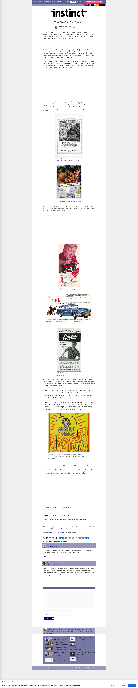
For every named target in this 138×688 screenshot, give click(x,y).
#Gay (62, 541)
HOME (35, 2)
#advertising (57, 541)
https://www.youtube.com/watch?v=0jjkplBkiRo (56, 515)
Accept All (132, 685)
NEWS (41, 2)
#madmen (66, 541)
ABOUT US (53, 4)
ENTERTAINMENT (49, 2)
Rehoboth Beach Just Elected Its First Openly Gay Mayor (61, 638)
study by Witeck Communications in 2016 (65, 63)
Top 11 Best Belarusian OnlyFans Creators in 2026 (60, 659)
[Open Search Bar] (104, 1)
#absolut (51, 541)
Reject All (123, 685)
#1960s (47, 541)
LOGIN (34, 4)
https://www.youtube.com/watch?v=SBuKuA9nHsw (57, 507)
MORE (79, 2)
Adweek (47, 385)
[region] (69, 684)
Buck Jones (68, 26)
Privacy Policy (51, 667)
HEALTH (66, 2)
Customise (113, 685)
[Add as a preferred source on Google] (78, 27)
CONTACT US (46, 4)
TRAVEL (59, 2)
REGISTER (39, 4)
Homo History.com (59, 532)
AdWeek (50, 532)
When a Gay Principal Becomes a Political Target (60, 643)
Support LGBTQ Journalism (94, 1)
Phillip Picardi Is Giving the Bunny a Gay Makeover (60, 648)
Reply (45, 556)
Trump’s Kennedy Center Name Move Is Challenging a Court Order (61, 654)
